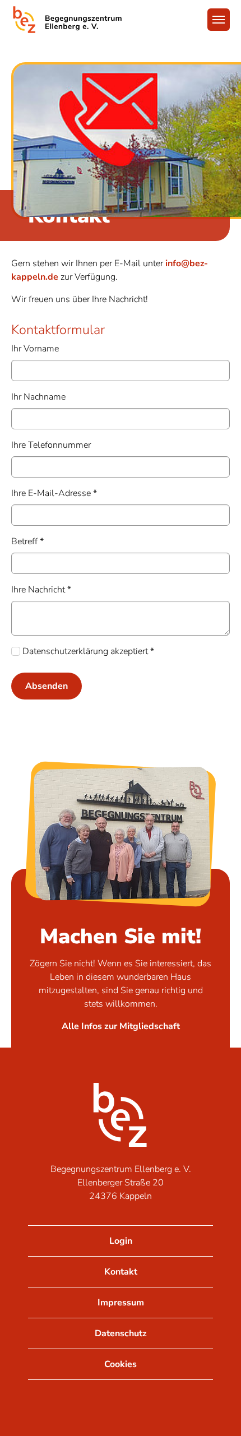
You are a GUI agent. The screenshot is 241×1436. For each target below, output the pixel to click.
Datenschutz (121, 1333)
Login (120, 1241)
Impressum (121, 1302)
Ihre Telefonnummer (51, 445)
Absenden (46, 686)
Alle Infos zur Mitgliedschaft (121, 1026)
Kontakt (120, 1272)
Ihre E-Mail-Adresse (54, 493)
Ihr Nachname (38, 397)
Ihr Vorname (35, 348)
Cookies (120, 1364)
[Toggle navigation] (218, 19)
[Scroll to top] (216, 1411)
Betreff (27, 541)
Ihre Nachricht (41, 589)
